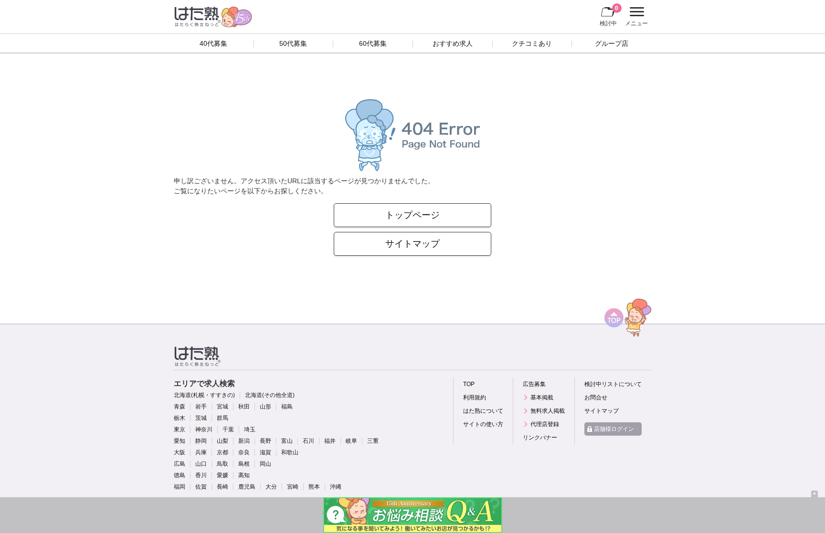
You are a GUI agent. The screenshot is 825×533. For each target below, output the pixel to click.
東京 (179, 429)
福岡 (179, 486)
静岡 (201, 441)
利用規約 (474, 397)
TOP (469, 384)
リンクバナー (540, 437)
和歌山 (289, 452)
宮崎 (292, 486)
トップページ (412, 215)
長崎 (222, 486)
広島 (179, 463)
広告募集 (534, 384)
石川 (308, 441)
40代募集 (213, 43)
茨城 (201, 418)
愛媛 (222, 475)
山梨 (222, 441)
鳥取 (222, 463)
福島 (287, 406)
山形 (265, 406)
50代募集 (293, 43)
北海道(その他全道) (270, 395)
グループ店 (611, 43)
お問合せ (595, 397)
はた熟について (483, 411)
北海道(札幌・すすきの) (204, 395)
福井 (330, 441)
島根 (244, 463)
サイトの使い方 (483, 424)
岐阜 (351, 441)
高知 (244, 475)
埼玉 (249, 429)
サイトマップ (412, 244)
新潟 (244, 441)
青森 (179, 406)
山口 (201, 463)
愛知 (179, 441)
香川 (201, 475)
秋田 (244, 406)
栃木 (179, 418)
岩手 (201, 406)
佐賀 (201, 486)
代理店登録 (544, 424)
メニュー (635, 17)
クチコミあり (532, 43)
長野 (265, 441)
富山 (287, 441)
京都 (222, 452)
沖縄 (335, 486)
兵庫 (201, 452)
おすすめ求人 (453, 43)
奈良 (244, 452)
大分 (271, 486)
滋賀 (265, 452)
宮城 (222, 406)
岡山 (265, 463)
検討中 (609, 15)
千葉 (228, 429)
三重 (373, 441)
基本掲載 (541, 397)
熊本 (314, 486)
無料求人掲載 (547, 411)
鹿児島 (246, 486)
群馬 (222, 418)
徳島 (179, 475)
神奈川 (203, 429)
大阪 (179, 452)
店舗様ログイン (614, 429)
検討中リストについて (613, 384)
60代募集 (373, 43)
